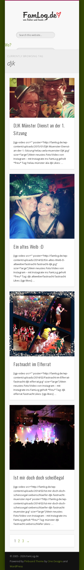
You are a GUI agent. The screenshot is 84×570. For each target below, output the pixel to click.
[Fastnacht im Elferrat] (42, 323)
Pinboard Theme (34, 561)
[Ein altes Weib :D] (42, 206)
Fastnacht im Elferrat (32, 363)
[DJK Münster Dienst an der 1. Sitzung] (42, 98)
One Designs (55, 561)
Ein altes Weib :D (28, 246)
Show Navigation (65, 35)
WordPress (16, 566)
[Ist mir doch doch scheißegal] (42, 437)
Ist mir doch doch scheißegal (38, 477)
